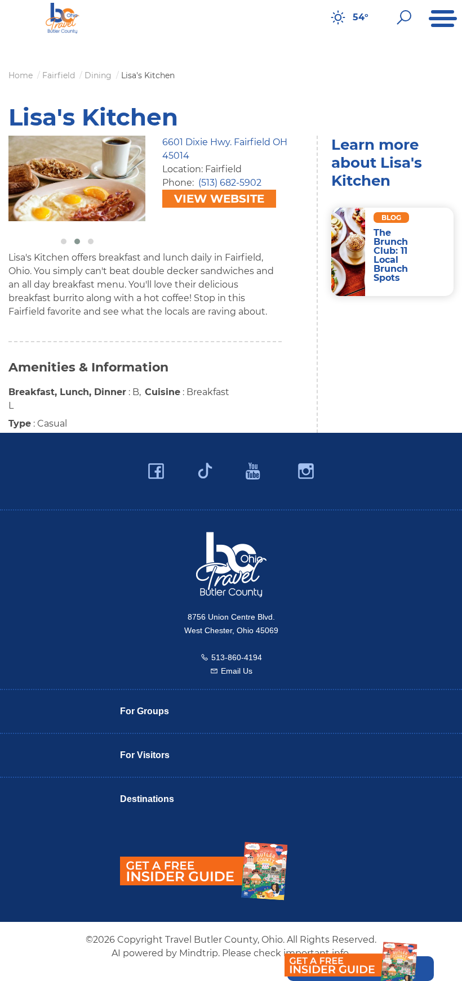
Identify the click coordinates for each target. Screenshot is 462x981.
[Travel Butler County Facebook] (156, 471)
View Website (219, 198)
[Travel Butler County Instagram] (306, 471)
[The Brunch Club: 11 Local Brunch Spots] (348, 252)
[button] (63, 241)
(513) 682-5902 (229, 182)
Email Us (236, 670)
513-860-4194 (236, 657)
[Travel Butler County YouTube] (253, 471)
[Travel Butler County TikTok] (205, 466)
